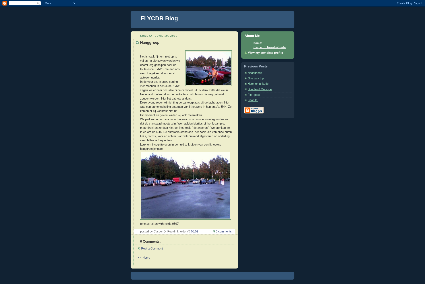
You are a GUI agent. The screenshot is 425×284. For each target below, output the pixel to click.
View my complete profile (265, 52)
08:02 (194, 231)
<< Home (144, 257)
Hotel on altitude (258, 83)
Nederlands (255, 73)
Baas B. (253, 100)
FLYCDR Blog (159, 18)
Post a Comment (152, 248)
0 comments (224, 231)
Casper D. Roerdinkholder (269, 47)
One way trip (256, 78)
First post (254, 94)
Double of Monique (260, 89)
